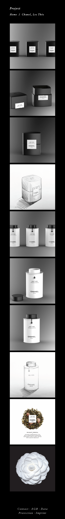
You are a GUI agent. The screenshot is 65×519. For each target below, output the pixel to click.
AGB (34, 509)
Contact (23, 509)
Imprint (41, 513)
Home (13, 14)
